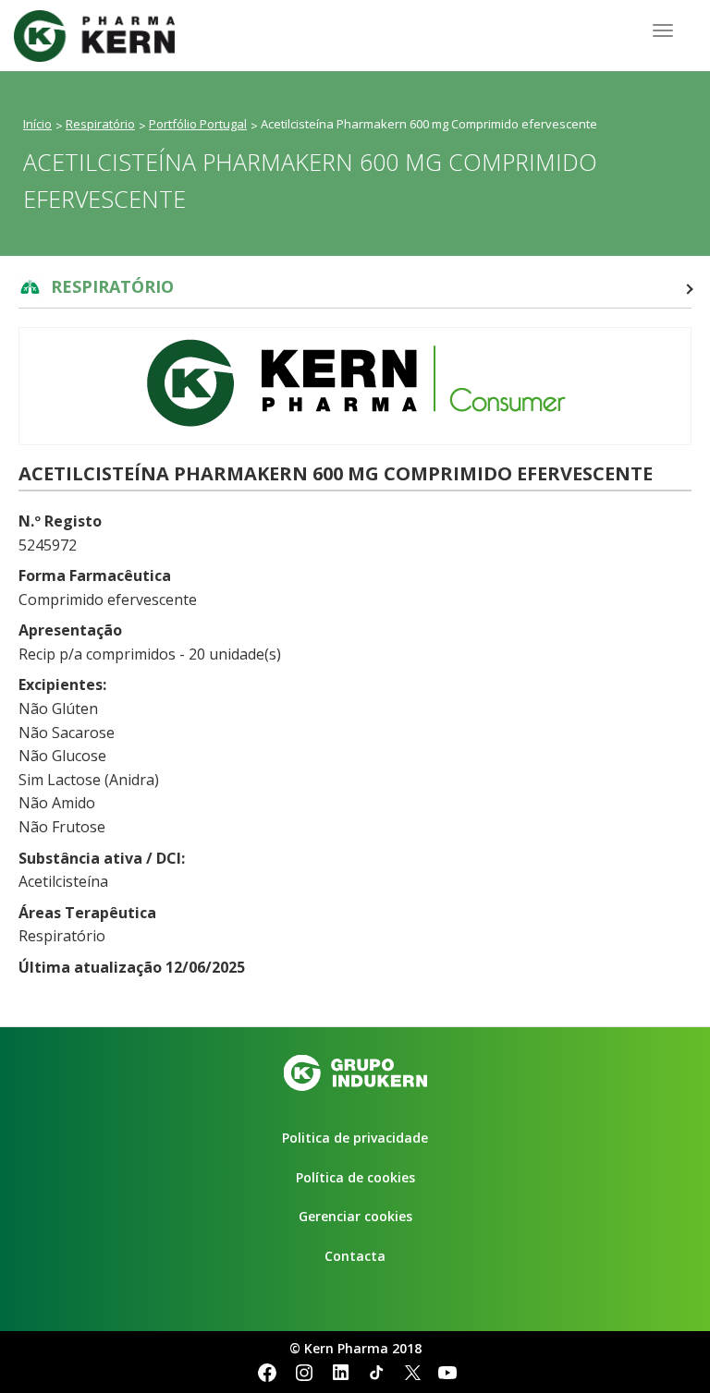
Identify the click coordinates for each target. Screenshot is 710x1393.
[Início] (102, 36)
